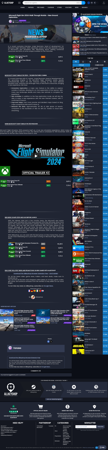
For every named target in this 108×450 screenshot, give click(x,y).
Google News (48, 286)
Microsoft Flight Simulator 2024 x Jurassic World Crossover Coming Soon (24, 327)
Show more (92, 35)
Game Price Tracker (66, 428)
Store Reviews (66, 436)
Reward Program (65, 431)
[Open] (19, 3)
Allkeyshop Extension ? (7, 435)
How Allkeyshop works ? (7, 427)
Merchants (39, 427)
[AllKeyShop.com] (7, 3)
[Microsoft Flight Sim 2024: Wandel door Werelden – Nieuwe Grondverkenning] (42, 290)
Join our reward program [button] (54, 399)
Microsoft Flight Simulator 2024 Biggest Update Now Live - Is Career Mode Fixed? (60, 312)
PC (55, 426)
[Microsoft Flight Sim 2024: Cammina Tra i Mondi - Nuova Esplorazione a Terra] (37, 290)
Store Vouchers (67, 426)
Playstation (58, 436)
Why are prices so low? (7, 429)
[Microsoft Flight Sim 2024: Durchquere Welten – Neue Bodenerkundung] (32, 290)
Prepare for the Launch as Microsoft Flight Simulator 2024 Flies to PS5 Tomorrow (23, 319)
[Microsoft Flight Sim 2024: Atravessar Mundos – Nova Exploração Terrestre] (40, 290)
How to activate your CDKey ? (8, 432)
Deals (33, 315)
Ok (96, 447)
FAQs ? (2, 433)
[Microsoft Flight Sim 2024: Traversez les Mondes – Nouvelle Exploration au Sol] (29, 290)
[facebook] (48, 341)
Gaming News (22, 20)
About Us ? (3, 426)
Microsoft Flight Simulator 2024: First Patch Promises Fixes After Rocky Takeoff (60, 319)
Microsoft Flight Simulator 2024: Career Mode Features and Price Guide (23, 312)
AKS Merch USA (67, 441)
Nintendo (57, 441)
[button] (104, 3)
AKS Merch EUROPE (65, 443)
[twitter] (51, 341)
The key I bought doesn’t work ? (9, 430)
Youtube (51, 426)
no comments (26, 22)
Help (102, 447)
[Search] (83, 3)
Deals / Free (66, 435)
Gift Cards (65, 433)
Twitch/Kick (40, 426)
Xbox (56, 431)
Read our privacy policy (88, 447)
